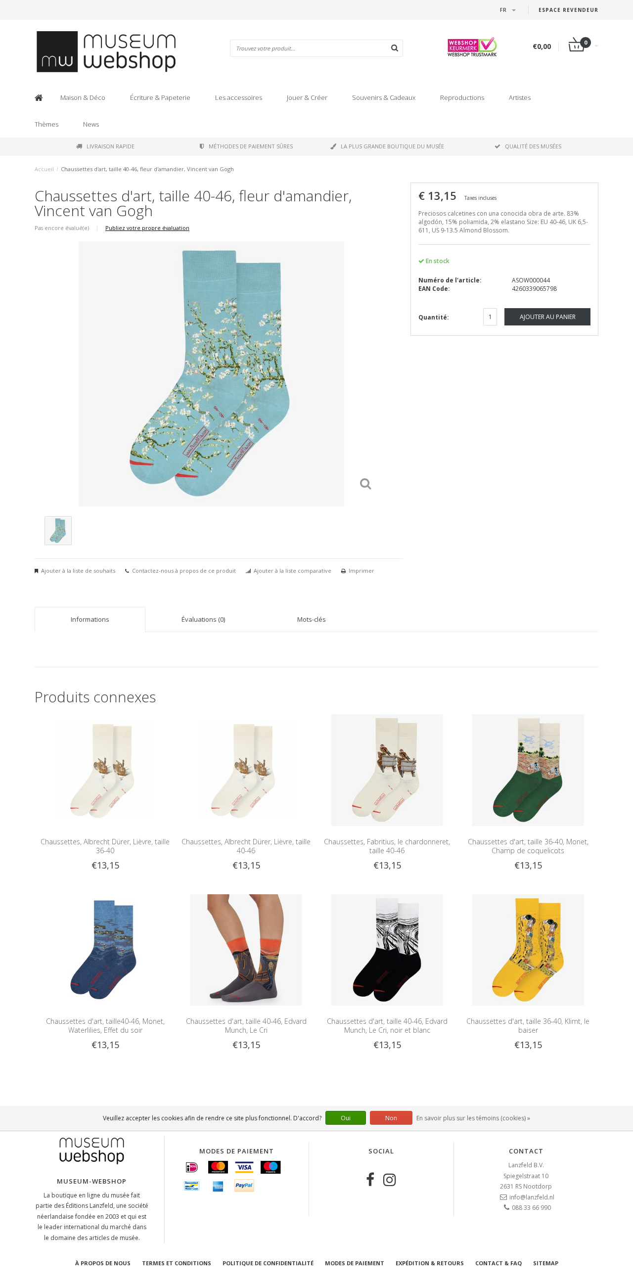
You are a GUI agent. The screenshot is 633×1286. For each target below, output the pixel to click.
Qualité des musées (533, 146)
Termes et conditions (176, 1263)
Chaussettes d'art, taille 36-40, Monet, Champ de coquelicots (528, 846)
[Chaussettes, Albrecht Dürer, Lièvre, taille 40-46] (246, 769)
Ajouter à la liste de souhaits (78, 570)
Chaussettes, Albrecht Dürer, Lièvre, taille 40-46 (246, 846)
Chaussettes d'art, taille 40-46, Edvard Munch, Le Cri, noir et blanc (387, 1025)
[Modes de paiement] (192, 1167)
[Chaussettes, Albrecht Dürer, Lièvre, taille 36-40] (105, 769)
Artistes (520, 97)
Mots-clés (311, 619)
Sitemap (545, 1263)
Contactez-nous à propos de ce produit (184, 570)
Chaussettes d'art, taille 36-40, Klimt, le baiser (527, 1025)
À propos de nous (103, 1263)
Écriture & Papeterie (160, 97)
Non (391, 1118)
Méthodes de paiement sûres (251, 146)
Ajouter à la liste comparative (292, 570)
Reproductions (462, 97)
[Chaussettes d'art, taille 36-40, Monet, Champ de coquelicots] (527, 769)
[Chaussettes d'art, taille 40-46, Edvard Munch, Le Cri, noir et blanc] (386, 949)
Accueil (44, 169)
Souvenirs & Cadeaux (383, 97)
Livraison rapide (111, 146)
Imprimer (361, 570)
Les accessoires (238, 97)
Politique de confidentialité (268, 1263)
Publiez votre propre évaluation (147, 227)
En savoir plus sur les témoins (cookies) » (473, 1118)
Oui (346, 1118)
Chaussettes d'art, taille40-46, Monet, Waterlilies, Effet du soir (105, 1025)
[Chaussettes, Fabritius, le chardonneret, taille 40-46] (386, 769)
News (91, 124)
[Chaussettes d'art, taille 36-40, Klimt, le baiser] (527, 949)
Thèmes (46, 124)
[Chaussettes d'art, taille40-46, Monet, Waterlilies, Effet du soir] (105, 949)
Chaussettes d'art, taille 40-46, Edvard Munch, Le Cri (246, 1025)
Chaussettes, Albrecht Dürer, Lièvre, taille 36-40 (105, 846)
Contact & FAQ (498, 1263)
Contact (526, 1151)
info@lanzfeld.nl (531, 1197)
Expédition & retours (430, 1263)
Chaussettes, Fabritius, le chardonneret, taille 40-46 (387, 846)
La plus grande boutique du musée (392, 146)
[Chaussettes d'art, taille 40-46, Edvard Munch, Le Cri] (246, 949)
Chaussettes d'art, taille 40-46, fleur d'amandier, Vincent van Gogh (147, 169)
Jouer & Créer (307, 97)
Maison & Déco (82, 97)
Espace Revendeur (568, 9)
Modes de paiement (354, 1263)
